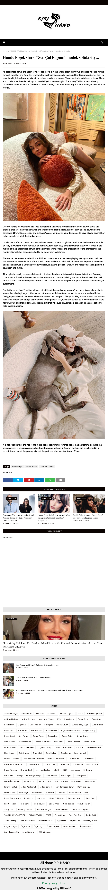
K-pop (19, 775)
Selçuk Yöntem (83, 804)
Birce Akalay (35, 725)
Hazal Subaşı (92, 764)
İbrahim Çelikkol (69, 826)
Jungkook (75, 770)
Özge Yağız (38, 826)
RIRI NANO (8, 63)
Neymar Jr (41, 798)
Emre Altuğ (37, 753)
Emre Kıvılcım (51, 753)
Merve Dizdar (9, 792)
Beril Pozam (9, 725)
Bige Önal (22, 725)
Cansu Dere (53, 736)
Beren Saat (97, 719)
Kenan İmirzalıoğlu (12, 781)
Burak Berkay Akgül (80, 725)
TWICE (48, 815)
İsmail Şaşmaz (28, 832)
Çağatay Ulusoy (90, 821)
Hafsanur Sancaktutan (14, 764)
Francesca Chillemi (56, 758)
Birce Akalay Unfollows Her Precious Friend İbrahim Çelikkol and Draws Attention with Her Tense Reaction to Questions (53, 645)
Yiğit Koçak (75, 821)
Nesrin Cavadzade (12, 798)
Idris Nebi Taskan (43, 770)
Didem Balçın (10, 747)
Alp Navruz (51, 713)
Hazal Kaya (78, 764)
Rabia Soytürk (39, 804)
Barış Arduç (69, 719)
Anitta (80, 713)
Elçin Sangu (24, 753)
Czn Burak (58, 742)
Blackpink (48, 725)
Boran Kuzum (62, 725)
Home (5, 51)
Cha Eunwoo (9, 742)
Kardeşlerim (81, 775)
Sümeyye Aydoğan (79, 809)
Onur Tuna (90, 798)
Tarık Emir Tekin (75, 815)
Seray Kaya (9, 809)
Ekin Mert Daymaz (94, 747)
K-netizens (8, 775)
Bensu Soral (83, 719)
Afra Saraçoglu (11, 713)
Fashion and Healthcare (33, 758)
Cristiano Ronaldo (42, 742)
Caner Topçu (38, 736)
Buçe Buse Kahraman (70, 730)
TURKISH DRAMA (16, 51)
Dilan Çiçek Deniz (27, 747)
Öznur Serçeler (53, 826)
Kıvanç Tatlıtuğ (10, 787)
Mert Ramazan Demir (65, 787)
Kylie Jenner (90, 781)
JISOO (65, 770)
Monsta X (50, 792)
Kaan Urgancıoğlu (34, 775)
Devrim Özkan (89, 742)
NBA (86, 792)
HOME (62, 883)
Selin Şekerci (68, 804)
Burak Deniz (9, 730)
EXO (57, 747)
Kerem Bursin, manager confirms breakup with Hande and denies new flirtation (49, 690)
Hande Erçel (17, 466)
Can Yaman (23, 736)
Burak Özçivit (36, 730)
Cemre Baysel (82, 736)
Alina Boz (40, 713)
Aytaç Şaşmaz (28, 719)
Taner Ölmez (60, 815)
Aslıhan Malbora (11, 719)
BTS (59, 719)
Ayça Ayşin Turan (46, 719)
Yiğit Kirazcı (62, 821)
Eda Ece (79, 747)
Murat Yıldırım (75, 792)
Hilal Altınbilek (26, 770)
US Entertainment (46, 821)
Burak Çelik (22, 730)
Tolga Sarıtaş (10, 821)
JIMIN (56, 770)
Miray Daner (37, 792)
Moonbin (61, 792)
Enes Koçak (66, 753)
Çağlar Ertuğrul (10, 826)
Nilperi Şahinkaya (57, 798)
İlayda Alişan (86, 826)
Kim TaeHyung (61, 781)
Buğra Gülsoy (89, 730)
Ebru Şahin (67, 747)
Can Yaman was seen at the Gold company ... (34, 677)
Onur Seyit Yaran (75, 798)
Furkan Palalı (88, 758)
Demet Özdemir (73, 742)
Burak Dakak (97, 725)
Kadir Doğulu (66, 775)
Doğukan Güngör (45, 747)
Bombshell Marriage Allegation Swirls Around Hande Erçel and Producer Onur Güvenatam (18, 518)
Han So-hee (50, 764)
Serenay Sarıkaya (25, 809)
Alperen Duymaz (67, 713)
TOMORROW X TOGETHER (14, 815)
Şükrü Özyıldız (45, 832)
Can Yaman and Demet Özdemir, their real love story (38, 665)
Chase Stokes (25, 742)
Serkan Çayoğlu (44, 809)
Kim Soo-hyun (45, 781)
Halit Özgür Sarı (34, 764)
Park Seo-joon (10, 804)
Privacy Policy (49, 883)
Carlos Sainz (67, 736)
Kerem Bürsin (31, 466)
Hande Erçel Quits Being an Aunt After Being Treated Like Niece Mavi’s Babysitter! (54, 518)
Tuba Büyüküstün (27, 821)
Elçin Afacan (9, 753)
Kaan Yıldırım (51, 775)
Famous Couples (11, 758)
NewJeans (28, 798)
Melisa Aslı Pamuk (28, 787)
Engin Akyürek (80, 753)
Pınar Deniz (24, 804)
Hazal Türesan (10, 770)
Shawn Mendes (61, 809)
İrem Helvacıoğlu (11, 832)
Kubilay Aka (76, 781)
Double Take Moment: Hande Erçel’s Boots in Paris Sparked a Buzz (88, 516)
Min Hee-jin (23, 792)
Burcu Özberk (51, 730)
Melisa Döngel (46, 787)
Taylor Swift (91, 815)
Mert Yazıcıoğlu (83, 787)
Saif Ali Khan (54, 804)
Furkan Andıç (73, 758)
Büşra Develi (9, 736)
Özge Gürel (25, 826)
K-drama (88, 770)
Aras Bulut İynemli (94, 713)
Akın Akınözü (26, 713)
